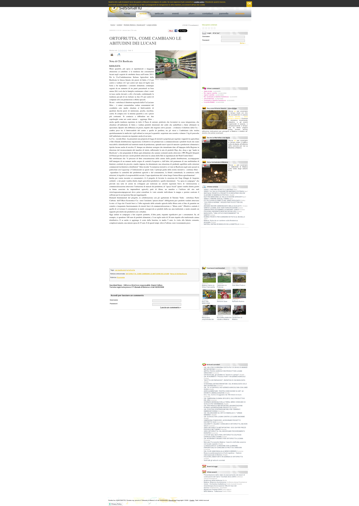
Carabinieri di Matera (237, 318)
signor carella (209, 95)
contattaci (207, 13)
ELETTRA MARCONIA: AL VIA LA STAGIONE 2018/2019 (223, 197)
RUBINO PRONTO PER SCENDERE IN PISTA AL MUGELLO (224, 217)
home (127, 13)
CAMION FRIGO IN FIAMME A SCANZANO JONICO (221, 210)
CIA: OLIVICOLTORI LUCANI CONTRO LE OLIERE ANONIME (224, 417)
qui (235, 111)
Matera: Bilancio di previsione (215, 482)
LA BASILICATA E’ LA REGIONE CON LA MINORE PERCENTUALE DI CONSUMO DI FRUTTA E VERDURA (223, 447)
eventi (175, 13)
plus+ (192, 13)
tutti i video (232, 271)
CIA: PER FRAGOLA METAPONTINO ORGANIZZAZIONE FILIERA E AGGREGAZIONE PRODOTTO (223, 406)
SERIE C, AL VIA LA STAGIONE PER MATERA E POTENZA (224, 191)
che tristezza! (209, 99)
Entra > (243, 43)
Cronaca (244, 206)
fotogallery (243, 271)
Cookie (192, 500)
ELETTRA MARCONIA (206, 302)
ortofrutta (131, 270)
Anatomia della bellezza (213, 480)
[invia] (121, 56)
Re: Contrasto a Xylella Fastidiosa (216, 97)
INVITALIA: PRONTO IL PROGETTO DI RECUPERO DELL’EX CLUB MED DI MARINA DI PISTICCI (224, 194)
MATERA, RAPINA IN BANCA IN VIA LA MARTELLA (221, 224)
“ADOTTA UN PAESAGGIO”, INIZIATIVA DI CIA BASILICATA (224, 380)
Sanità (208, 204)
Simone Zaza (222, 301)
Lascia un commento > (170, 307)
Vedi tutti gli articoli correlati (214, 460)
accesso (239, 13)
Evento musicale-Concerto (234, 484)
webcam (159, 13)
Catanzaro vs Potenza (222, 286)
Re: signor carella (211, 93)
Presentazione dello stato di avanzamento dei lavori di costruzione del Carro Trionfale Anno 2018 (224, 476)
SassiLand (172, 500)
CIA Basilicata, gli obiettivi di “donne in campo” (221, 375)
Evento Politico (226, 491)
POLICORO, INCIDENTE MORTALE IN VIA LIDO (220, 211)
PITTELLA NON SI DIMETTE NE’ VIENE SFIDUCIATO (222, 200)
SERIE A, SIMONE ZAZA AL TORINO (216, 199)
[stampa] (112, 56)
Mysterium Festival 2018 (212, 489)
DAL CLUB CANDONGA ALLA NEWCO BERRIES (220, 451)
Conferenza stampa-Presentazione (237, 482)
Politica (243, 200)
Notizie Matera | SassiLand (134, 25)
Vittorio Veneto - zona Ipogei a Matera (238, 117)
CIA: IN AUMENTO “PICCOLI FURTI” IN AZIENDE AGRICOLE (224, 376)
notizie (143, 13)
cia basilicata (120, 270)
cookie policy (199, 2)
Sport (235, 189)
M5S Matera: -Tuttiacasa (213, 491)
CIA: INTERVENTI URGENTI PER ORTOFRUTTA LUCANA (223, 438)
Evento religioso (226, 489)
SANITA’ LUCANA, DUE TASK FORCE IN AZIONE (221, 208)
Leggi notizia (152, 25)
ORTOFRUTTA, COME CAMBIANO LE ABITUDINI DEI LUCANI (147, 274)
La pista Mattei (209, 102)
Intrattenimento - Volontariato (218, 487)
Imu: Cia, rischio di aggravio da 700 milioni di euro (222, 395)
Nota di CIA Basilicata (178, 274)
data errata (208, 91)
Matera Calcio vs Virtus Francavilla (208, 286)
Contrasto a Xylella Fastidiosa (215, 100)
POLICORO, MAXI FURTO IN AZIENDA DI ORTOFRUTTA (223, 457)
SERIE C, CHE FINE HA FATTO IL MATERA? (218, 189)
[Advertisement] (176, 98)
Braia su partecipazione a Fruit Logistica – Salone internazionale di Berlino (222, 454)
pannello (223, 13)
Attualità (231, 195)
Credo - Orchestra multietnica (215, 484)
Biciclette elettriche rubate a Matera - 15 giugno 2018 (224, 319)
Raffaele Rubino (238, 301)
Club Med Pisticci (238, 285)
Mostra (225, 480)
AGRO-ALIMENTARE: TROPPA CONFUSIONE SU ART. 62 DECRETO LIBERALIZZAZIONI (223, 392)
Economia (121, 277)
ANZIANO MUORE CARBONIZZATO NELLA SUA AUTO (223, 206)
